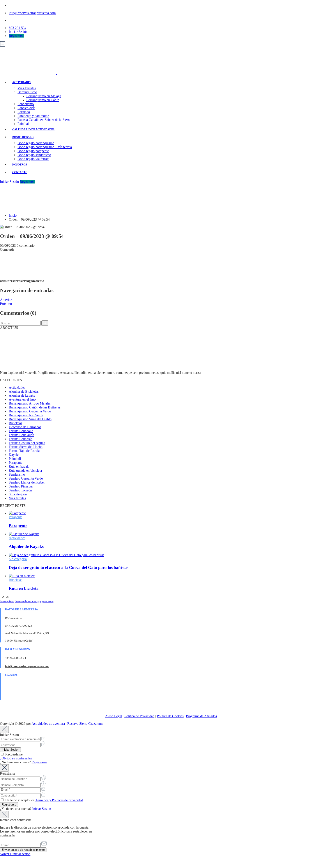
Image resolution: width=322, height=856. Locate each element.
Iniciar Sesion (41, 809)
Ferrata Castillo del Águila (27, 443)
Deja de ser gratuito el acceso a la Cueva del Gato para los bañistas (68, 567)
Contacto (19, 172)
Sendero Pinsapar (21, 486)
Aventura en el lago (22, 399)
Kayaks (14, 455)
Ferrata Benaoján (20, 439)
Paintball (24, 124)
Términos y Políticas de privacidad (59, 800)
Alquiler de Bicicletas (24, 391)
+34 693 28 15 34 (15, 657)
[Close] (4, 729)
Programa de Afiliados (201, 716)
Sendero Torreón (20, 490)
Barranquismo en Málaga (43, 96)
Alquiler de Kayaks (26, 546)
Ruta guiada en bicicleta (25, 470)
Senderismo (26, 104)
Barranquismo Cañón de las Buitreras (34, 407)
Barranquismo (27, 92)
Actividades (21, 82)
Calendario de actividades (33, 129)
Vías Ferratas (27, 88)
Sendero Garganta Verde (26, 478)
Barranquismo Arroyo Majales (30, 403)
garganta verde (45, 601)
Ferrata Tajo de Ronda (24, 451)
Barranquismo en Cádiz (42, 100)
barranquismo (7, 601)
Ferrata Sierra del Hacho (25, 447)
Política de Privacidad (139, 716)
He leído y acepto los (43, 800)
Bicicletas (15, 423)
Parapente (15, 462)
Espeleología (26, 108)
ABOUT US (9, 327)
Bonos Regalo (23, 137)
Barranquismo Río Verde (26, 415)
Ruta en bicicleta (24, 588)
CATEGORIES (11, 380)
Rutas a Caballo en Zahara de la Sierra (44, 120)
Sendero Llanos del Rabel (26, 482)
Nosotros (19, 164)
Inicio (13, 215)
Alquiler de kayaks (22, 395)
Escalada (24, 112)
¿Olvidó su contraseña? (16, 758)
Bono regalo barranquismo (36, 143)
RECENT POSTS (13, 505)
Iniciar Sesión (18, 32)
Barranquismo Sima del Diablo (30, 419)
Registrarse (16, 36)
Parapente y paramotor (33, 116)
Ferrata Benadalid (21, 431)
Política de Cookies (170, 716)
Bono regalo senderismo (34, 155)
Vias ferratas (17, 498)
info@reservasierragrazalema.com (32, 13)
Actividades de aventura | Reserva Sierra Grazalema (67, 723)
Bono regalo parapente (33, 151)
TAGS (4, 597)
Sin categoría (18, 494)
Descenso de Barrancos (25, 427)
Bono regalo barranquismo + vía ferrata (45, 147)
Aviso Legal (113, 716)
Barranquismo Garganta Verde (30, 411)
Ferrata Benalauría (21, 435)
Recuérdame (13, 754)
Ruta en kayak (19, 466)
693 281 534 (17, 28)
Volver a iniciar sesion (15, 854)
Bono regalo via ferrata (33, 159)
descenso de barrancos (26, 601)
